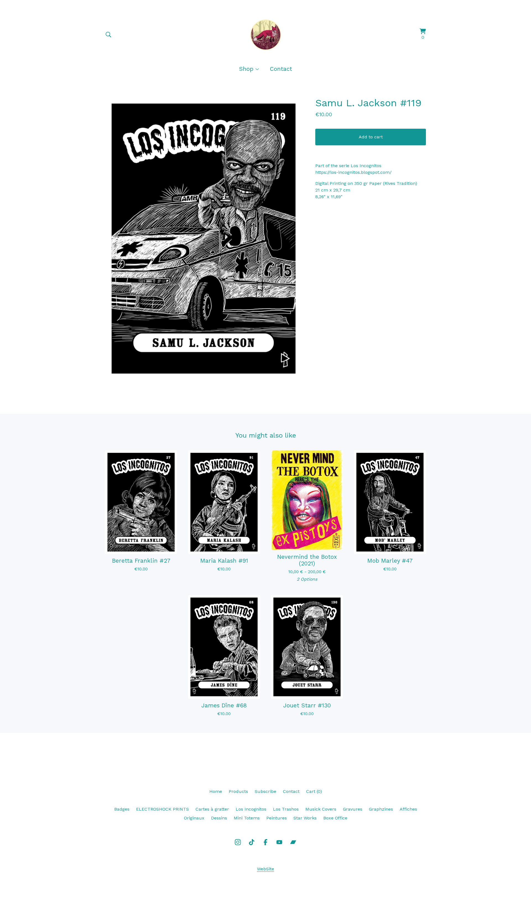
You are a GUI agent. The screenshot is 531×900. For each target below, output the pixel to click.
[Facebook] (265, 842)
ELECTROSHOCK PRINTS (162, 809)
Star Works (305, 818)
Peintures (276, 818)
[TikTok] (252, 842)
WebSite (265, 868)
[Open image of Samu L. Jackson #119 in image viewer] (203, 239)
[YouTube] (279, 842)
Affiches (408, 809)
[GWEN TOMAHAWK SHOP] (265, 35)
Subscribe (265, 791)
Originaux (194, 818)
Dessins (219, 818)
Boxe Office (335, 818)
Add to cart (371, 136)
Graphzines (381, 809)
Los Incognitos (251, 809)
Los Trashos (286, 809)
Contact (281, 69)
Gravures (352, 809)
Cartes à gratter (212, 809)
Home (215, 791)
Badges (121, 809)
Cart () (314, 791)
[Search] (108, 35)
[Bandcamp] (293, 842)
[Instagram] (238, 842)
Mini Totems (247, 818)
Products (238, 791)
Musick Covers (320, 809)
